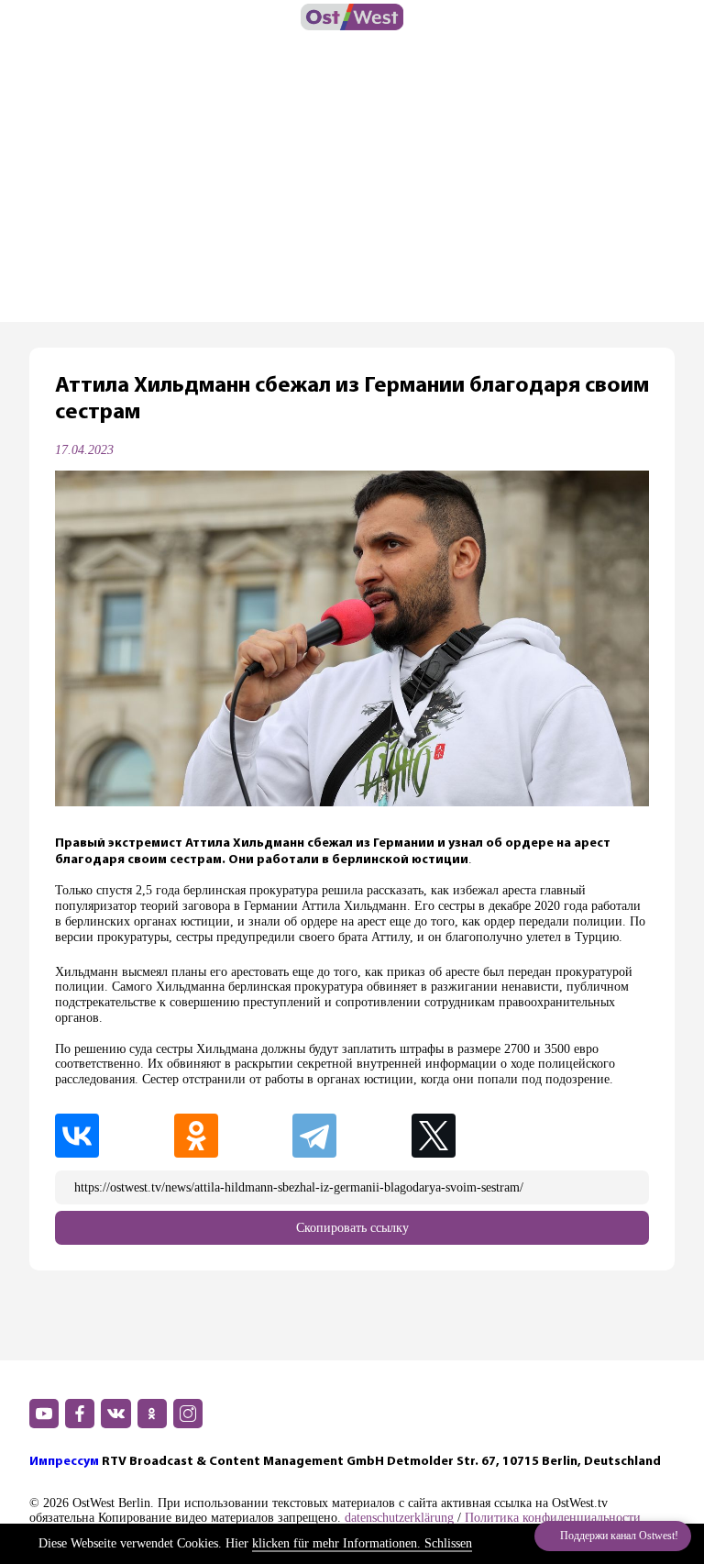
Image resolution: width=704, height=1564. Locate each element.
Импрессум (64, 1462)
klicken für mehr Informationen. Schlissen (362, 1543)
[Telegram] (350, 1136)
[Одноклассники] (232, 1136)
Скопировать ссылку (352, 1228)
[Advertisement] (352, 184)
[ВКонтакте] (112, 1136)
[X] (471, 1136)
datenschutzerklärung (399, 1518)
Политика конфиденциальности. (554, 1518)
